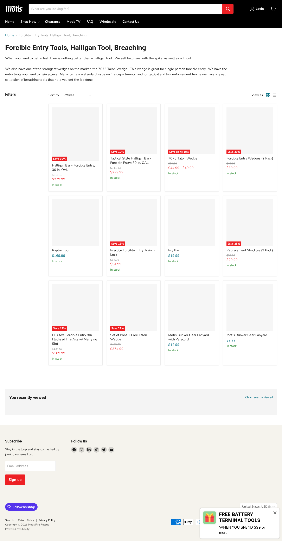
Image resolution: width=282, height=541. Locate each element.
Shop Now (28, 21)
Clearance (52, 21)
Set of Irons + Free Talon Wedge (128, 337)
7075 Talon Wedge (182, 158)
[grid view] (268, 95)
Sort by (54, 95)
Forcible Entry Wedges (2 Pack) (249, 158)
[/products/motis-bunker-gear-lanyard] (250, 307)
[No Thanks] (275, 513)
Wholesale (108, 21)
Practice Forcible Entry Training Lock (133, 252)
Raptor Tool (61, 250)
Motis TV (73, 21)
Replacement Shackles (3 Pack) (249, 250)
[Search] (227, 9)
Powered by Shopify (17, 529)
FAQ (89, 21)
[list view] (274, 95)
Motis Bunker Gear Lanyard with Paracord (188, 337)
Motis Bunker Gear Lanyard (246, 335)
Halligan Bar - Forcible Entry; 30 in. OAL (73, 167)
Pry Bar (173, 250)
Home (9, 21)
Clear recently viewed (259, 397)
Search (9, 520)
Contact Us (130, 21)
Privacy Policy (47, 520)
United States (256, 507)
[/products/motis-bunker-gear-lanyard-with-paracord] (191, 307)
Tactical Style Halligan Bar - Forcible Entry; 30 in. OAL (131, 160)
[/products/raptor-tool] (75, 222)
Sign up (15, 479)
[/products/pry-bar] (191, 222)
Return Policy (26, 520)
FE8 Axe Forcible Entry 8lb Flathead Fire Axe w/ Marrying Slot (74, 339)
